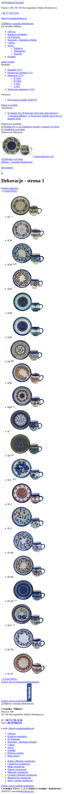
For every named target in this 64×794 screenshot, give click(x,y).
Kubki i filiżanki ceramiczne (21, 761)
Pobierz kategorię (9, 188)
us (13, 2)
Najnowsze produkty (20, 72)
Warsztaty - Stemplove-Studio (22, 742)
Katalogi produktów (17, 736)
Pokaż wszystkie (9, 105)
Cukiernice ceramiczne (18, 764)
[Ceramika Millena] (17, 23)
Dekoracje (15, 75)
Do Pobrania (13, 739)
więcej (10, 747)
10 (15, 191)
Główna (11, 733)
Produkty (14, 70)
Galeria (11, 744)
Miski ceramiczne (16, 766)
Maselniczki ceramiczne (19, 777)
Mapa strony (13, 755)
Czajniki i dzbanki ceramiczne (22, 775)
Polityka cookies (15, 753)
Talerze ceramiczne (16, 769)
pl (2, 2)
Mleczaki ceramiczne (17, 772)
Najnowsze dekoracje (20, 89)
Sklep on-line (7, 62)
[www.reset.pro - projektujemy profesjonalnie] (28, 791)
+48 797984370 (14, 722)
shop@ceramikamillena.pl (14, 18)
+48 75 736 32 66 (10, 13)
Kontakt (11, 750)
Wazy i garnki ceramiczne (20, 780)
